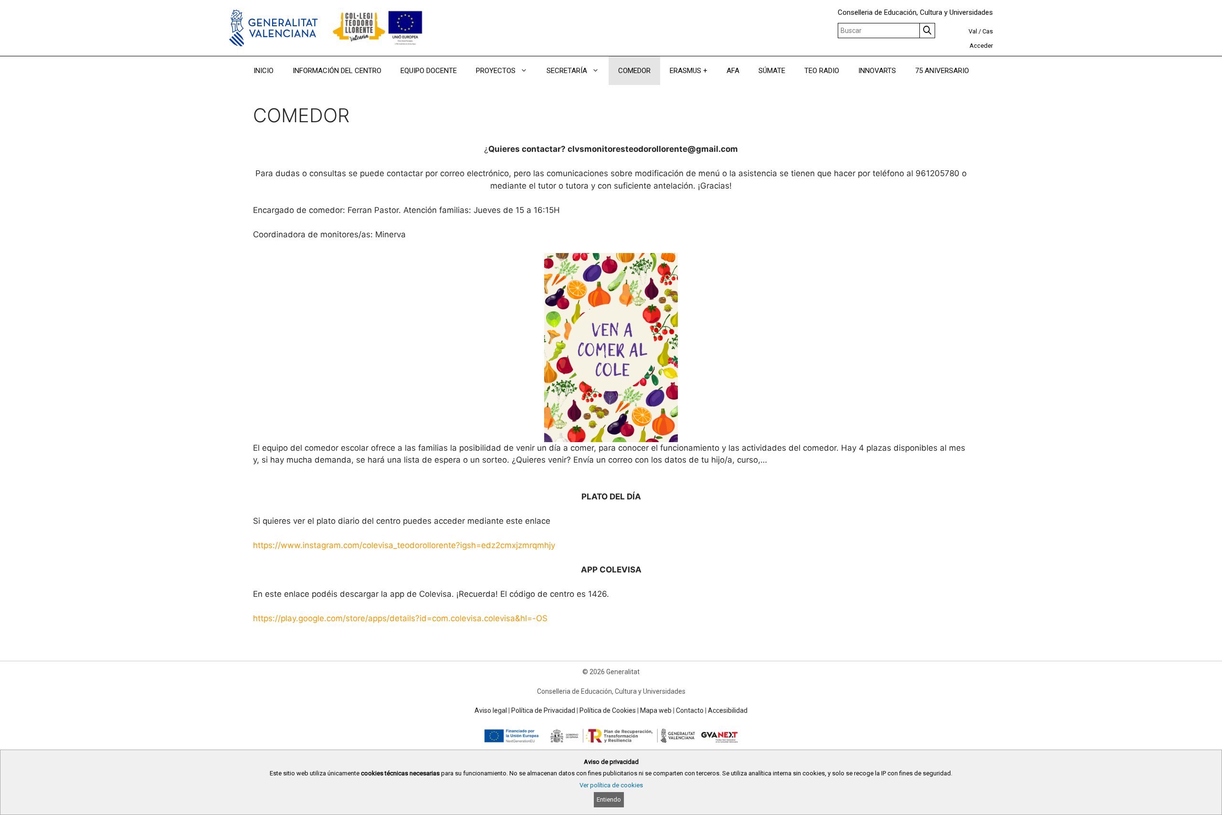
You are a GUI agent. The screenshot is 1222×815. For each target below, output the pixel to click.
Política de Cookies (607, 710)
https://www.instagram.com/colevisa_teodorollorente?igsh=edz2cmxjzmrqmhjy (404, 545)
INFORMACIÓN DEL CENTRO (337, 70)
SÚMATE (771, 70)
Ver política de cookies (611, 785)
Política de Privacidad (543, 710)
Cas (987, 31)
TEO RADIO (821, 70)
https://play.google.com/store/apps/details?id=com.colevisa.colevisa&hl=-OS (400, 618)
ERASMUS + (688, 70)
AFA (733, 70)
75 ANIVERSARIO (942, 70)
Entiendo (609, 799)
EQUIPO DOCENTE (428, 70)
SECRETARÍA (567, 70)
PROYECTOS (496, 70)
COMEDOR (634, 70)
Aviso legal (490, 710)
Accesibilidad (728, 710)
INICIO (263, 70)
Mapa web (656, 710)
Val (973, 31)
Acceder (981, 45)
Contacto (690, 710)
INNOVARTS (877, 70)
